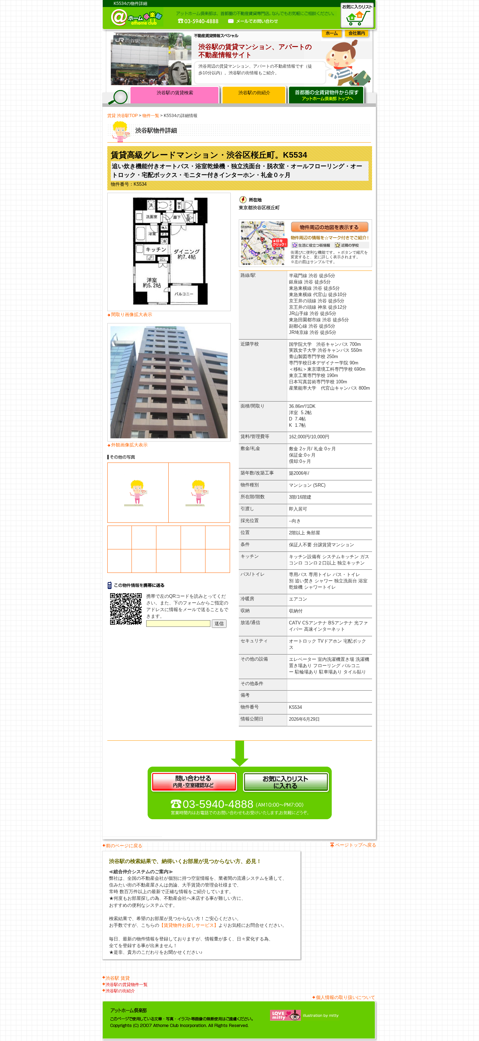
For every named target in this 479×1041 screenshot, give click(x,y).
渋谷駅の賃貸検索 (175, 92)
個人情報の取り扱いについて (345, 997)
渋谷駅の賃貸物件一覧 (127, 984)
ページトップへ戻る (355, 845)
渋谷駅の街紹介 (254, 92)
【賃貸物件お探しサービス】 (188, 925)
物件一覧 (150, 115)
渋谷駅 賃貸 (118, 978)
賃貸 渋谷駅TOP (122, 115)
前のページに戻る (124, 845)
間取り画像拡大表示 (131, 314)
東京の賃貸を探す (327, 96)
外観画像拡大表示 (129, 444)
